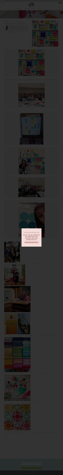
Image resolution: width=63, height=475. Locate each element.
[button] (40, 229)
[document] (31, 237)
